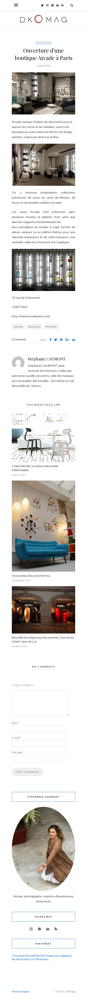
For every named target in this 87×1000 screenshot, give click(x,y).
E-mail (16, 737)
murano (51, 326)
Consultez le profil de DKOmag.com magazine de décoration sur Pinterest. (42, 957)
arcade (18, 326)
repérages (44, 42)
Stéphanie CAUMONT (46, 358)
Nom (15, 723)
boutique (34, 326)
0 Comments (19, 339)
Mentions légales (20, 991)
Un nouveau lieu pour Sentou (31, 575)
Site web (17, 752)
